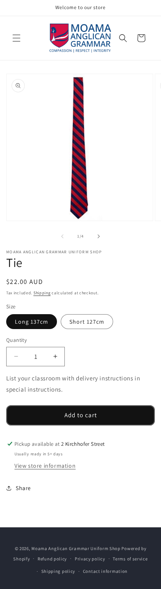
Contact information (105, 571)
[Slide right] (99, 236)
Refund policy (52, 559)
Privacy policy (90, 559)
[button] (16, 38)
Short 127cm (86, 321)
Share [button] (23, 488)
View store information (45, 465)
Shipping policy (58, 571)
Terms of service (130, 559)
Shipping (42, 293)
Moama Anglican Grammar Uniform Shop (76, 548)
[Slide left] (62, 236)
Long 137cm (31, 321)
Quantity (16, 340)
